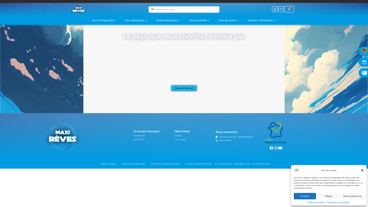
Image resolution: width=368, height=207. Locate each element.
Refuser (328, 196)
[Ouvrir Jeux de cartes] (237, 20)
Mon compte (180, 139)
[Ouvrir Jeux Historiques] (146, 20)
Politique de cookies (315, 202)
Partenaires (139, 139)
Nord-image (264, 164)
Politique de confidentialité (337, 202)
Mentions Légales (108, 164)
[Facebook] (271, 148)
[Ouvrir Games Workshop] (179, 20)
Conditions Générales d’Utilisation (165, 164)
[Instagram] (276, 148)
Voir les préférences (352, 196)
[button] (362, 170)
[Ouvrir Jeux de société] (209, 20)
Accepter (305, 196)
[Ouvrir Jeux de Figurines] (115, 20)
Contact (178, 136)
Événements (139, 136)
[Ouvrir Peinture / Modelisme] (275, 20)
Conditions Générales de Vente (199, 164)
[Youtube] (280, 148)
